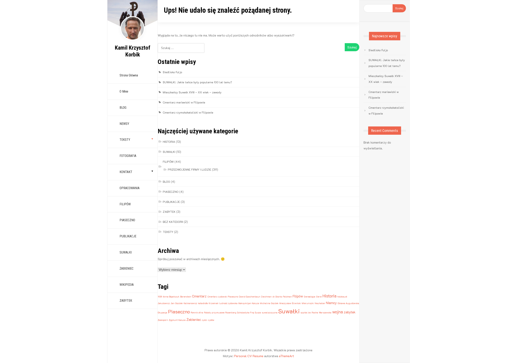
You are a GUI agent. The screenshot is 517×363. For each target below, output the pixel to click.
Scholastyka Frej (245, 312)
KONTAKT (126, 172)
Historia (329, 295)
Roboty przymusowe (214, 312)
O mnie (124, 91)
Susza (258, 312)
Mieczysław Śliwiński (290, 303)
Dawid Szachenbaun (249, 296)
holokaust (342, 296)
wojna (337, 311)
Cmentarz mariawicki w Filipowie (184, 102)
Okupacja (162, 312)
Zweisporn (163, 320)
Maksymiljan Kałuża (248, 303)
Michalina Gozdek (269, 303)
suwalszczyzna (269, 312)
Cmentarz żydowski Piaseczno (222, 296)
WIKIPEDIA (127, 285)
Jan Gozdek (177, 303)
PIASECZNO (127, 220)
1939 (160, 296)
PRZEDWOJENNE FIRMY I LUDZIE (189, 169)
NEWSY (124, 124)
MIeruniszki (308, 303)
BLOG (123, 108)
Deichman (266, 296)
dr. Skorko (277, 296)
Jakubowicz (164, 303)
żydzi (204, 320)
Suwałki (289, 311)
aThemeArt (286, 356)
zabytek (349, 312)
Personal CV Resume (248, 356)
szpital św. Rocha (309, 312)
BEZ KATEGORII (173, 222)
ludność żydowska (228, 303)
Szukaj (399, 8)
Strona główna (129, 75)
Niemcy (331, 302)
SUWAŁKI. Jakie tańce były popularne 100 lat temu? (197, 82)
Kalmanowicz (190, 303)
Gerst (319, 296)
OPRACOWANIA (130, 188)
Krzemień (213, 303)
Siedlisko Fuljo (172, 72)
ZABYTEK (126, 300)
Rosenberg (230, 312)
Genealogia (309, 296)
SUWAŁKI (126, 252)
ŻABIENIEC (126, 268)
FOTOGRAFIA (128, 156)
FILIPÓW (125, 204)
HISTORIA (169, 142)
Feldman (287, 296)
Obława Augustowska (348, 303)
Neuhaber (320, 303)
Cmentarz (199, 296)
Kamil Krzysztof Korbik (132, 51)
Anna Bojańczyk (171, 296)
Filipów (298, 296)
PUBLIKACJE (128, 236)
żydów (211, 320)
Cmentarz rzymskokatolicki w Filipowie (188, 112)
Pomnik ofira (197, 312)
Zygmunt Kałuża (177, 320)
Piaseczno (179, 311)
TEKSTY (125, 140)
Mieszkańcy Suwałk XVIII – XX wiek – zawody (192, 92)
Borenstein (185, 296)
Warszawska (325, 312)
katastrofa (203, 303)
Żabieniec (193, 319)
